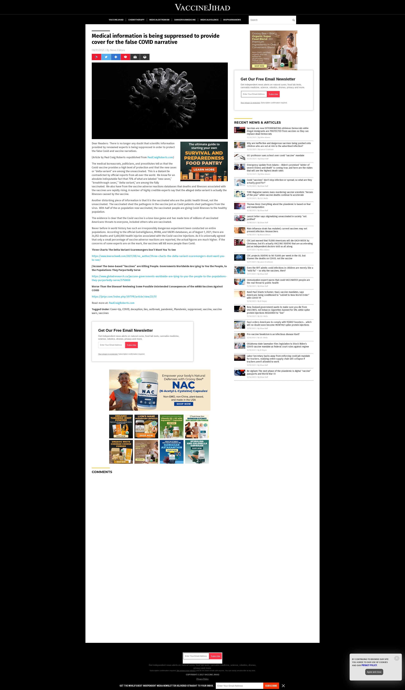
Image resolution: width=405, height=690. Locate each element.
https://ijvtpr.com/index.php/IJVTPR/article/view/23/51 (124, 296)
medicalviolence (209, 20)
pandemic (167, 309)
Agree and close (374, 672)
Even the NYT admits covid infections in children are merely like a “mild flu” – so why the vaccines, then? (280, 269)
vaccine (207, 309)
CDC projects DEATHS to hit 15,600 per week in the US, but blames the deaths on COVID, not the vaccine (276, 257)
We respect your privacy (186, 670)
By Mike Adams (264, 137)
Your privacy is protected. (108, 354)
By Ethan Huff (263, 159)
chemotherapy (136, 20)
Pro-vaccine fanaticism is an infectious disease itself (273, 334)
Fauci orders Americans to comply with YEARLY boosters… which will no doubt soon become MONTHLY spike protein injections (279, 323)
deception (137, 309)
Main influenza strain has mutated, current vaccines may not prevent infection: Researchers (277, 230)
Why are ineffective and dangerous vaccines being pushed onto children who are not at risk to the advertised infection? (279, 144)
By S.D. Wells (263, 198)
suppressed (195, 309)
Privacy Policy (202, 679)
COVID (125, 309)
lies (146, 309)
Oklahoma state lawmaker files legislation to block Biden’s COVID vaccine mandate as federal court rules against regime (278, 345)
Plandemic (180, 309)
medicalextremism (159, 20)
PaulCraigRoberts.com (160, 157)
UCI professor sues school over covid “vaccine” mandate (275, 155)
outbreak (154, 309)
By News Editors (264, 235)
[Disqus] (160, 515)
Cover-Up (115, 309)
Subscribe (271, 685)
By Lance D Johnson (266, 149)
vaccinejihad (116, 20)
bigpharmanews (232, 20)
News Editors (117, 50)
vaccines (104, 313)
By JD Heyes (262, 301)
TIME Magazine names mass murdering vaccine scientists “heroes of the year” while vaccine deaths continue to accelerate (280, 193)
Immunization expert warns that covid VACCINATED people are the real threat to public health (278, 281)
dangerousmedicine (185, 20)
